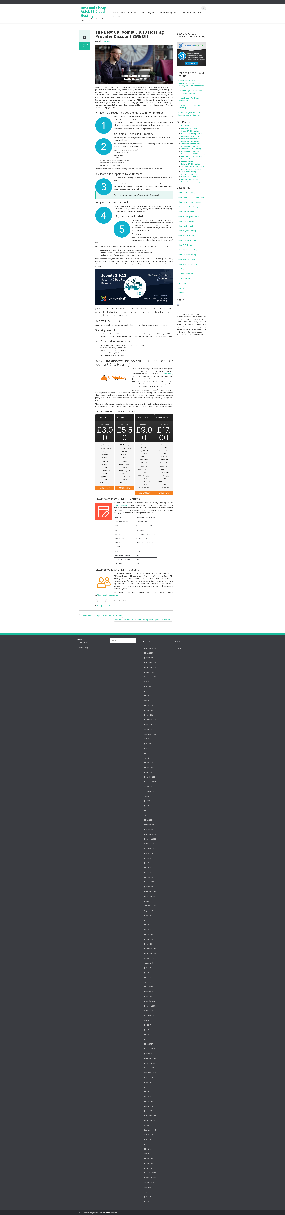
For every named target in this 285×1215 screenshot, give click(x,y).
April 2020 (147, 872)
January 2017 (149, 1054)
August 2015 (148, 1135)
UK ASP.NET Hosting (188, 171)
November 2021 (150, 782)
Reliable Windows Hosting (190, 139)
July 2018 (147, 968)
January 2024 (149, 658)
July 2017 (147, 1025)
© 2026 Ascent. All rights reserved (90, 1213)
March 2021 (148, 820)
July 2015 (147, 1139)
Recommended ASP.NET (190, 136)
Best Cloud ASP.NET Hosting (191, 156)
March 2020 (148, 877)
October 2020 (149, 844)
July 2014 (147, 1197)
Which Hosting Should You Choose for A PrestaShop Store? (190, 91)
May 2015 (147, 1149)
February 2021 (149, 825)
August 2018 (148, 963)
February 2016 (149, 1106)
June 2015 (147, 1144)
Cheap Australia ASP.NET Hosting (193, 154)
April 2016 (147, 1096)
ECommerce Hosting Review (191, 133)
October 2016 (149, 1068)
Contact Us (117, 17)
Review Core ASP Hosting (190, 182)
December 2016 (150, 1058)
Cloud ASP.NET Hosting (186, 193)
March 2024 (148, 653)
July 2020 (147, 858)
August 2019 (148, 910)
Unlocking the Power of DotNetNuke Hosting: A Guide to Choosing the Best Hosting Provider (191, 83)
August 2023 (148, 682)
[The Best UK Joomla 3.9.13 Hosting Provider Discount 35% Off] (134, 64)
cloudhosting (106, 41)
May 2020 (147, 868)
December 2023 (150, 662)
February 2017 (149, 1049)
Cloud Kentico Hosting (186, 226)
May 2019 (147, 925)
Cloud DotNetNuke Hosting (188, 207)
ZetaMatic (113, 1213)
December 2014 (150, 1173)
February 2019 (149, 939)
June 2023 (147, 691)
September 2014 (150, 1187)
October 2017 (149, 1011)
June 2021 (147, 806)
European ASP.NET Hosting (191, 169)
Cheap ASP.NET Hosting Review (192, 166)
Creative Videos (186, 159)
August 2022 (148, 739)
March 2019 (148, 934)
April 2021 (147, 815)
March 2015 (148, 1158)
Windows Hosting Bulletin (190, 144)
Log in (179, 648)
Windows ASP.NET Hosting (191, 149)
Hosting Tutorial (184, 278)
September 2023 (150, 677)
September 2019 (150, 906)
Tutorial (181, 293)
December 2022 (150, 720)
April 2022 (147, 758)
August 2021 (148, 796)
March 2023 (148, 705)
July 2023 (147, 686)
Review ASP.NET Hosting (190, 141)
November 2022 (150, 724)
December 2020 (150, 834)
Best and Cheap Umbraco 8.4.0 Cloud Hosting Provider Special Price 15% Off (143, 620)
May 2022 (147, 753)
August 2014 (148, 1192)
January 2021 (149, 829)
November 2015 (150, 1120)
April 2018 (147, 982)
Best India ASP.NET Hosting (191, 179)
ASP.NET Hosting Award (129, 12)
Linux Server (182, 283)
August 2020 (148, 853)
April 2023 (147, 701)
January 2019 (149, 944)
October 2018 (149, 958)
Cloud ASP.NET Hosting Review (189, 202)
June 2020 (147, 863)
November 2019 (150, 896)
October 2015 (149, 1125)
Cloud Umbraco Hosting (187, 255)
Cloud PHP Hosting (185, 245)
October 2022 (149, 729)
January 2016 (149, 1111)
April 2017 (147, 1039)
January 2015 (149, 1168)
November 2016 (150, 1063)
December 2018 (150, 949)
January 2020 (149, 887)
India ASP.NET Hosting (189, 177)
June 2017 (147, 1030)
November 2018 (150, 953)
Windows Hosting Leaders (190, 146)
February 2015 (149, 1163)
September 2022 (150, 734)
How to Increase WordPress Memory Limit (188, 99)
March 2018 (148, 987)
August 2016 (148, 1077)
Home (115, 12)
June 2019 (147, 920)
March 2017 (148, 1044)
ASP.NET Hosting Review (192, 12)
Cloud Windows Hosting (187, 259)
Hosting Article (183, 269)
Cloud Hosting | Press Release (189, 216)
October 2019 (149, 901)
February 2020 (149, 882)
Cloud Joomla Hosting (104, 606)
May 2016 (147, 1092)
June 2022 (147, 748)
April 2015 (147, 1154)
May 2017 (147, 1034)
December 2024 (150, 648)
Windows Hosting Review (190, 151)
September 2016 (150, 1073)
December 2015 (150, 1115)
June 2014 (147, 1201)
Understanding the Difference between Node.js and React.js (189, 113)
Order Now (105, 488)
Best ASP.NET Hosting (189, 126)
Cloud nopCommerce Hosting (189, 240)
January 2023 (149, 715)
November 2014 (150, 1178)
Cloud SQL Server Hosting (187, 250)
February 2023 (149, 710)
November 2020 (150, 839)
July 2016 (147, 1082)
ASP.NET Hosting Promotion (169, 12)
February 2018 (149, 992)
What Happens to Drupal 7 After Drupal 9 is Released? (101, 616)
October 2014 (149, 1182)
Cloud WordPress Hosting (187, 264)
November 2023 (150, 667)
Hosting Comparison (185, 274)
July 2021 (147, 801)
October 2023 (149, 672)
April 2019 (147, 929)
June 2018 (147, 973)
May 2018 (147, 977)
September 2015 (150, 1130)
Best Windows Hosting (189, 128)
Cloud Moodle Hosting (186, 235)
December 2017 (150, 1001)
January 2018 (149, 996)
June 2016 (147, 1087)
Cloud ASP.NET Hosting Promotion (191, 197)
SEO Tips (181, 288)
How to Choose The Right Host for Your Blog (191, 106)
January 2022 (149, 772)
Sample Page (84, 647)
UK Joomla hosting (166, 374)
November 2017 (150, 1006)
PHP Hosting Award (149, 12)
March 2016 (148, 1101)
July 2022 (147, 744)
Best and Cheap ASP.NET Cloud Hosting (93, 11)
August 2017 (148, 1020)
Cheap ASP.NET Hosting (190, 131)
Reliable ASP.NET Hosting (190, 164)
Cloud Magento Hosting (187, 231)
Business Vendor (187, 161)
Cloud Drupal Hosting (186, 212)
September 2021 (150, 791)
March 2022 (148, 763)
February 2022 (149, 767)
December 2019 (150, 891)
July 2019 (147, 915)
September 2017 (150, 1015)
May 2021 (147, 810)
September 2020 (150, 848)
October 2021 (149, 786)
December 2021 (150, 777)
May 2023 (147, 696)
